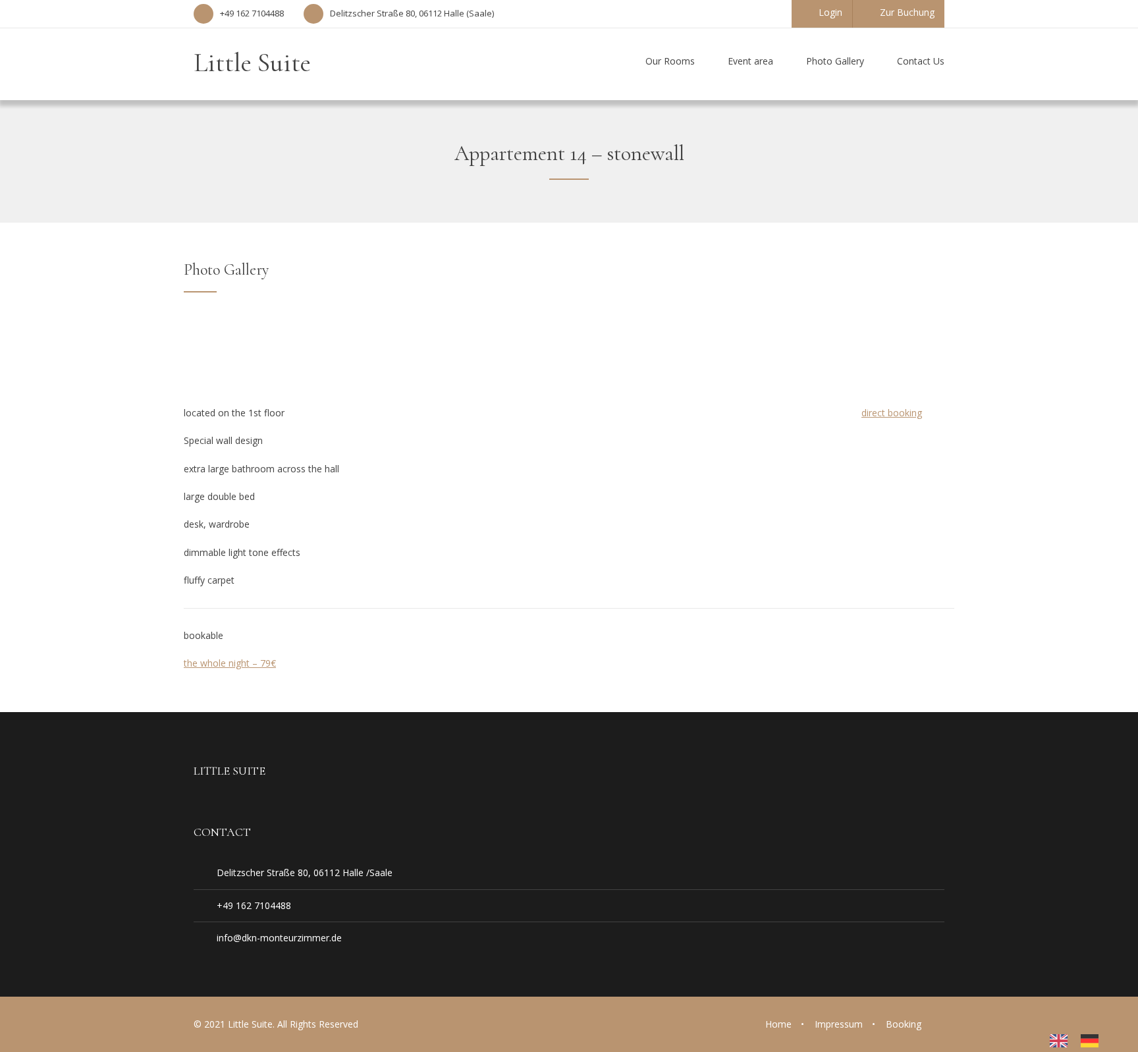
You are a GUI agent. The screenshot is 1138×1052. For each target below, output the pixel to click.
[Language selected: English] (1081, 1041)
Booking (903, 1024)
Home (778, 1024)
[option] (1093, 1040)
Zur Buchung (907, 12)
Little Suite (252, 62)
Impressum (839, 1024)
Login (830, 12)
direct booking (891, 412)
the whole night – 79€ (230, 663)
